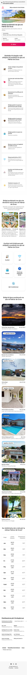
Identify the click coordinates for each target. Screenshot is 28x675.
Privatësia (11, 668)
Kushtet (16, 668)
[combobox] (13, 35)
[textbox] (7, 40)
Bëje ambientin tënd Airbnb (17, 7)
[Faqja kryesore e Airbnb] (3, 7)
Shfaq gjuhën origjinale (8, 3)
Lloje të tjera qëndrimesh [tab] (20, 621)
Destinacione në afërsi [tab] (7, 621)
